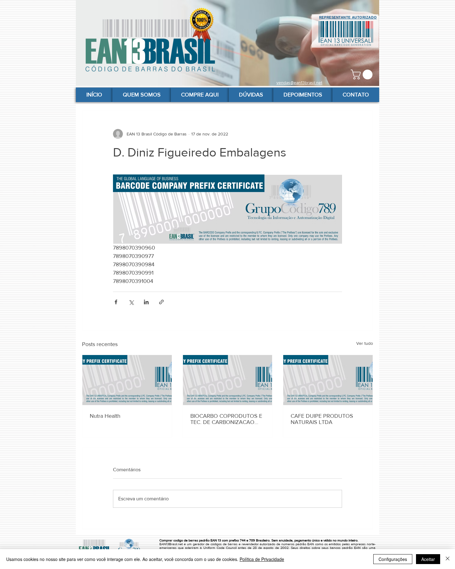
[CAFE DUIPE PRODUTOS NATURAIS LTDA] (328, 380)
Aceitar (428, 559)
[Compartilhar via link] (161, 302)
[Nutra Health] (127, 380)
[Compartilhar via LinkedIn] (146, 302)
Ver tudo (364, 343)
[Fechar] (447, 559)
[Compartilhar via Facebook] (116, 302)
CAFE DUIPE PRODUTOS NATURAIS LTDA (322, 419)
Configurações (393, 559)
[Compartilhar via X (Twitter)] (131, 302)
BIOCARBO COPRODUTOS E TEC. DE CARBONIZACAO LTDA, (226, 419)
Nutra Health (105, 416)
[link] (363, 74)
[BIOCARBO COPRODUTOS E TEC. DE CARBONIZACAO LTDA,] (227, 380)
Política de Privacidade (262, 559)
